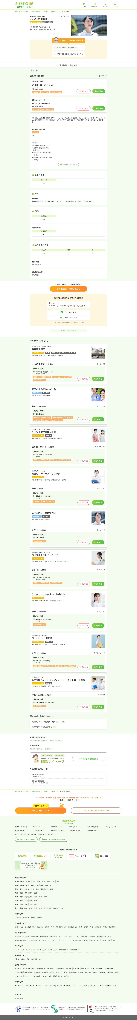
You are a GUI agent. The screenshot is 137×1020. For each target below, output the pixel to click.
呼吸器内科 (41, 968)
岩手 (38, 881)
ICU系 (47, 927)
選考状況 (54, 827)
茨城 (42, 889)
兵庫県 (46, 11)
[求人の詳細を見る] (68, 364)
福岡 (26, 908)
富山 (32, 885)
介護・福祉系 (68, 927)
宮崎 (50, 908)
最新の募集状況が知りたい (67, 47)
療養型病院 (44, 936)
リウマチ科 (19, 976)
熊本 (40, 908)
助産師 (39, 917)
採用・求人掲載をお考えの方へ (55, 839)
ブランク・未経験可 (96, 986)
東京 (21, 889)
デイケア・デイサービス (50, 940)
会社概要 (18, 995)
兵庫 (31, 897)
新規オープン (19, 986)
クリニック (63, 936)
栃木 (46, 889)
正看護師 (18, 917)
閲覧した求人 (19, 830)
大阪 (21, 897)
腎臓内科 (76, 968)
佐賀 (30, 908)
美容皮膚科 (27, 968)
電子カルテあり (110, 986)
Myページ (36, 827)
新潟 (27, 885)
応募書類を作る (92, 827)
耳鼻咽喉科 (73, 972)
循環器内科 (60, 968)
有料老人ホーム (34, 940)
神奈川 (27, 889)
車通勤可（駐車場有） (36, 749)
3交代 (23, 959)
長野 (51, 885)
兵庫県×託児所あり (56, 740)
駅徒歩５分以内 (49, 986)
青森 (33, 881)
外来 (21, 927)
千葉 (37, 889)
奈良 (40, 897)
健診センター (95, 940)
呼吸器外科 (99, 968)
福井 (42, 885)
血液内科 (69, 968)
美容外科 (18, 968)
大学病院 (26, 936)
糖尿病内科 (85, 968)
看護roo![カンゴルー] (21, 11)
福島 (58, 881)
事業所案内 (19, 998)
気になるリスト (111, 827)
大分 (45, 908)
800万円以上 (74, 950)
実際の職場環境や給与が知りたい (70, 54)
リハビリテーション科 (32, 976)
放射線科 (110, 972)
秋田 (48, 881)
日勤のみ (30, 959)
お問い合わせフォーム (27, 839)
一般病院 (18, 936)
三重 (35, 893)
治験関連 (112, 927)
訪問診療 (98, 927)
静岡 (31, 893)
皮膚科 (80, 972)
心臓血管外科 (109, 968)
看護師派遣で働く (75, 830)
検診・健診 (78, 927)
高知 (35, 904)
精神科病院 (53, 936)
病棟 (16, 927)
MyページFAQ (92, 830)
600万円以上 (52, 950)
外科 (92, 968)
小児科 (52, 972)
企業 (113, 940)
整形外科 (37, 972)
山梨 (46, 885)
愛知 (21, 893)
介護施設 (92, 936)
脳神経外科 (28, 972)
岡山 (26, 900)
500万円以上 (41, 950)
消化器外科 (19, 972)
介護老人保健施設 (21, 940)
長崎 (35, 908)
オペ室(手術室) (30, 927)
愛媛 (31, 904)
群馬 (51, 889)
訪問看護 (59, 927)
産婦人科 (59, 972)
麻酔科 (117, 972)
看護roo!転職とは (21, 827)
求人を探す (73, 827)
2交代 (17, 959)
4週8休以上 (30, 986)
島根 (35, 900)
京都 (26, 897)
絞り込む (35, 70)
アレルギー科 (46, 976)
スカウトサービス (39, 830)
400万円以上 (30, 950)
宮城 (43, 881)
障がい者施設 (84, 940)
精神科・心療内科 (99, 972)
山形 (53, 881)
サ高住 (75, 940)
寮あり (76, 986)
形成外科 (45, 972)
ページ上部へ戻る (67, 331)
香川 (26, 904)
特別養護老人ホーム (104, 936)
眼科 (65, 972)
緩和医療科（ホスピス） (61, 976)
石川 (37, 885)
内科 (33, 968)
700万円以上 (63, 950)
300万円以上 (19, 950)
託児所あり (48, 749)
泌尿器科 (88, 972)
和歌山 (46, 897)
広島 (21, 900)
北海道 (28, 881)
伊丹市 (53, 11)
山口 (40, 900)
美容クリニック (74, 936)
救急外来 (40, 927)
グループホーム (65, 940)
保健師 (33, 917)
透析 (52, 927)
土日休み (39, 986)
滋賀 (35, 897)
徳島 (21, 904)
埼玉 (32, 889)
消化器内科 (50, 968)
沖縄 (61, 908)
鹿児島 (55, 908)
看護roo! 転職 (36, 11)
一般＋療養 (35, 936)
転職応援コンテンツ (58, 830)
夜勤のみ (37, 959)
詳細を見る (99, 91)
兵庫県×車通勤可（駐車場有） (39, 740)
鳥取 (31, 900)
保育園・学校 (88, 927)
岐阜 (26, 893)
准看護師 (26, 917)
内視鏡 (105, 927)
